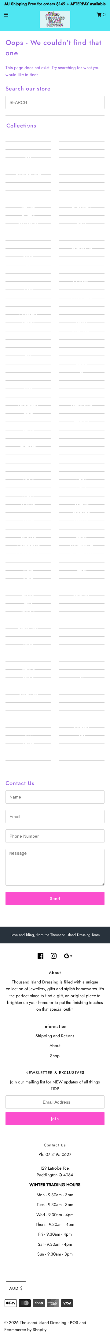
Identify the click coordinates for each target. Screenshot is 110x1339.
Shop (55, 1056)
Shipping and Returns (54, 1036)
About (55, 1045)
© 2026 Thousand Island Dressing (35, 1322)
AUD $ (16, 1288)
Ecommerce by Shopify (25, 1329)
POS (74, 1322)
